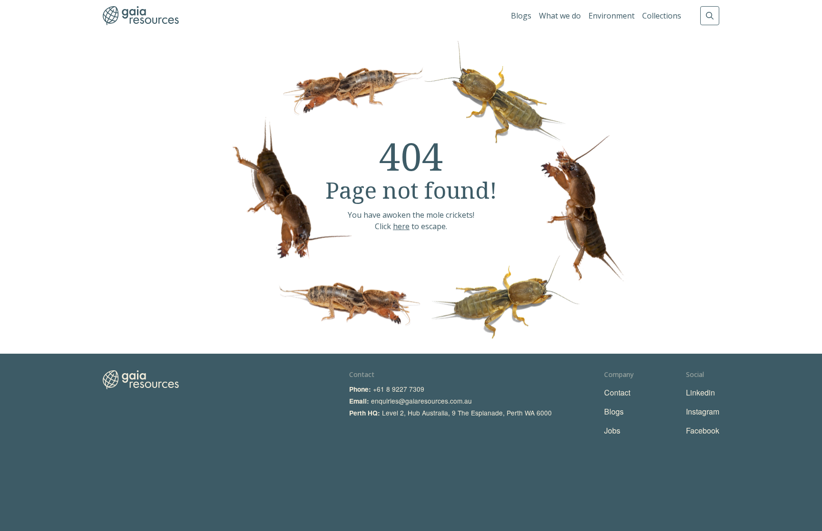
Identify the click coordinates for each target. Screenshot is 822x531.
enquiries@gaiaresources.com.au (421, 400)
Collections (661, 15)
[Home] (141, 16)
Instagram (702, 411)
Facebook (702, 430)
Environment (611, 15)
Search (709, 15)
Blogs (521, 15)
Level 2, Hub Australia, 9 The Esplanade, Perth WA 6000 (467, 412)
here (401, 226)
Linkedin (700, 392)
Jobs (612, 430)
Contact (617, 392)
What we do (560, 15)
